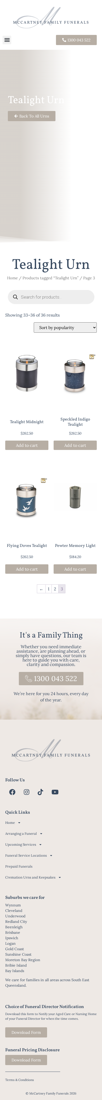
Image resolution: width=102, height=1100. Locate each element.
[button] (7, 40)
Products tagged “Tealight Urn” (50, 277)
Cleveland (13, 910)
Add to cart (27, 445)
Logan (10, 943)
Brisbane (12, 932)
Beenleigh (13, 927)
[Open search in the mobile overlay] (51, 297)
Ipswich (11, 938)
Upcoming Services (20, 844)
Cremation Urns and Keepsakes (30, 877)
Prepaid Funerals (18, 866)
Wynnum (13, 905)
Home (12, 277)
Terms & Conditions (19, 1080)
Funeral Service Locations (26, 855)
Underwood (15, 916)
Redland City (16, 921)
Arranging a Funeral (21, 833)
